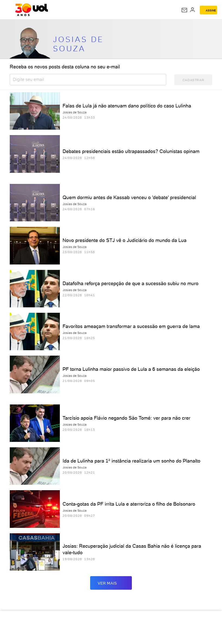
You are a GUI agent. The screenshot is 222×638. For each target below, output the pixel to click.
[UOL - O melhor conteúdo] (31, 9)
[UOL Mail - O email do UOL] (184, 10)
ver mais (107, 583)
